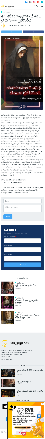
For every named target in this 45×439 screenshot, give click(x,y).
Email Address (9, 237)
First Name (8, 246)
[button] (11, 31)
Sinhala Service (14, 25)
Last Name (8, 255)
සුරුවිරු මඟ (6, 12)
